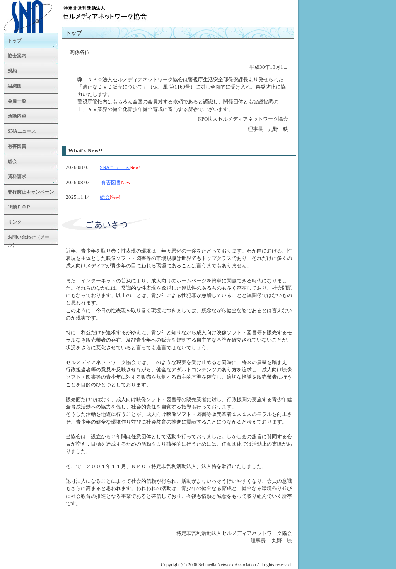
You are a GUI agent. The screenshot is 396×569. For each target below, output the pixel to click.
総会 (105, 197)
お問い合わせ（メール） (29, 239)
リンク (15, 222)
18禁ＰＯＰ (19, 207)
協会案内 (17, 55)
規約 (12, 70)
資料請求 (17, 176)
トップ (15, 40)
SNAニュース (115, 167)
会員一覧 (17, 101)
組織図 (15, 86)
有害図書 (111, 182)
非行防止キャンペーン (31, 192)
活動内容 (17, 116)
